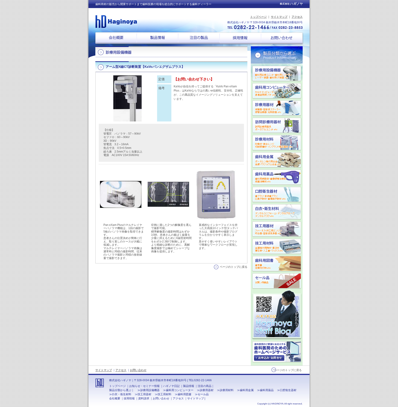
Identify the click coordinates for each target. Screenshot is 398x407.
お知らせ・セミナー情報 (144, 386)
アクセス (297, 16)
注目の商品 (204, 386)
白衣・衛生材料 (280, 211)
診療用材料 (280, 142)
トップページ (258, 16)
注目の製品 (199, 39)
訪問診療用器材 (280, 125)
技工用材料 (280, 246)
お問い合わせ (285, 39)
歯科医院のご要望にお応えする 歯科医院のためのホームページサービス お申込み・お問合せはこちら (277, 351)
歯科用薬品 (280, 177)
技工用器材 (280, 229)
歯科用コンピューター (280, 90)
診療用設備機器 (280, 73)
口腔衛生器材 (280, 194)
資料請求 (143, 398)
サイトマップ (279, 16)
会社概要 (112, 39)
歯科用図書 (280, 263)
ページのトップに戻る (233, 266)
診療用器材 (280, 108)
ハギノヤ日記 (277, 314)
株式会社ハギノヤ (116, 21)
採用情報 (240, 39)
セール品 (280, 280)
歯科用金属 (280, 159)
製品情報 (157, 39)
